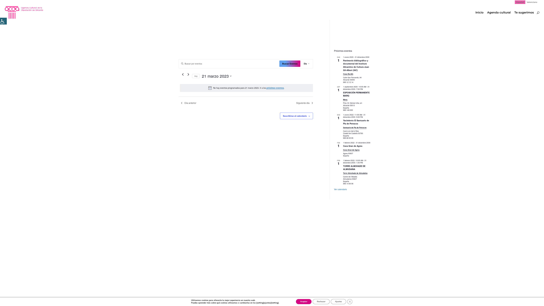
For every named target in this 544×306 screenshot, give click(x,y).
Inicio (479, 12)
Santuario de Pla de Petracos (354, 127)
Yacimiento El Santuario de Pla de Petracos (356, 122)
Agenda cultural (499, 12)
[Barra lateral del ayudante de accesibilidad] (3, 21)
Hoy (195, 76)
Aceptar (303, 301)
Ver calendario (340, 189)
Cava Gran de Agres (352, 145)
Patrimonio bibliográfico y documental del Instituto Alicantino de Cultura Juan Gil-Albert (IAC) (356, 65)
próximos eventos (275, 87)
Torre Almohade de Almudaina (355, 173)
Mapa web (178, 203)
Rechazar (321, 301)
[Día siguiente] (188, 74)
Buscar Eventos (290, 63)
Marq (345, 99)
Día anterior (190, 103)
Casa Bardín (348, 74)
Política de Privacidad (198, 203)
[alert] (246, 88)
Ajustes (338, 301)
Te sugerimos (524, 12)
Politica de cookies (223, 203)
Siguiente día (303, 103)
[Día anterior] (182, 74)
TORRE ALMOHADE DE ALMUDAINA (354, 168)
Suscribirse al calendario (295, 115)
